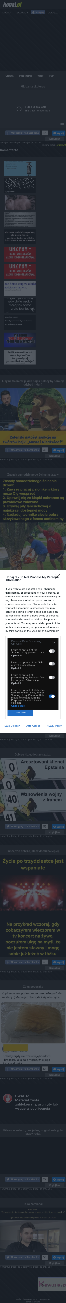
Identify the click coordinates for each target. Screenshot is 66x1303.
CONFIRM (20, 713)
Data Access (33, 725)
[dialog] (33, 651)
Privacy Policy (54, 725)
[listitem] (33, 642)
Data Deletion (12, 725)
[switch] (52, 651)
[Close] (58, 577)
